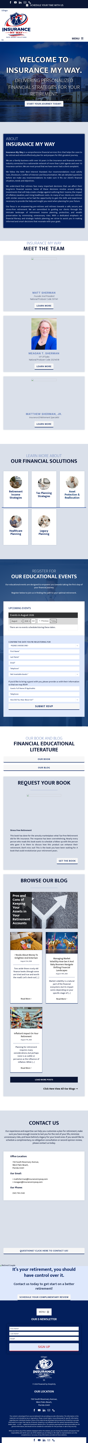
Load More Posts (44, 1080)
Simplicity (52, 1384)
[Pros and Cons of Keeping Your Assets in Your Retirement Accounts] (44, 914)
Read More (25, 999)
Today (53, 621)
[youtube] (15, 2)
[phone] (30, 2)
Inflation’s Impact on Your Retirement (26, 1035)
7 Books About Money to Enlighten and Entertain (26, 956)
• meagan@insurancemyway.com (27, 1182)
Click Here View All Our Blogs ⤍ (60, 1089)
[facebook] (10, 2)
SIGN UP (44, 1347)
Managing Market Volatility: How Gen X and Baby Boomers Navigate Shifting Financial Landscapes (62, 964)
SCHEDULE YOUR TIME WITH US (46, 5)
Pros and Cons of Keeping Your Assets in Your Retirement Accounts (21, 909)
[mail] (25, 2)
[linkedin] (20, 2)
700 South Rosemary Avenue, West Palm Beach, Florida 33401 (25, 1165)
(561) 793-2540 (18, 1193)
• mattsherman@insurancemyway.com (30, 1179)
